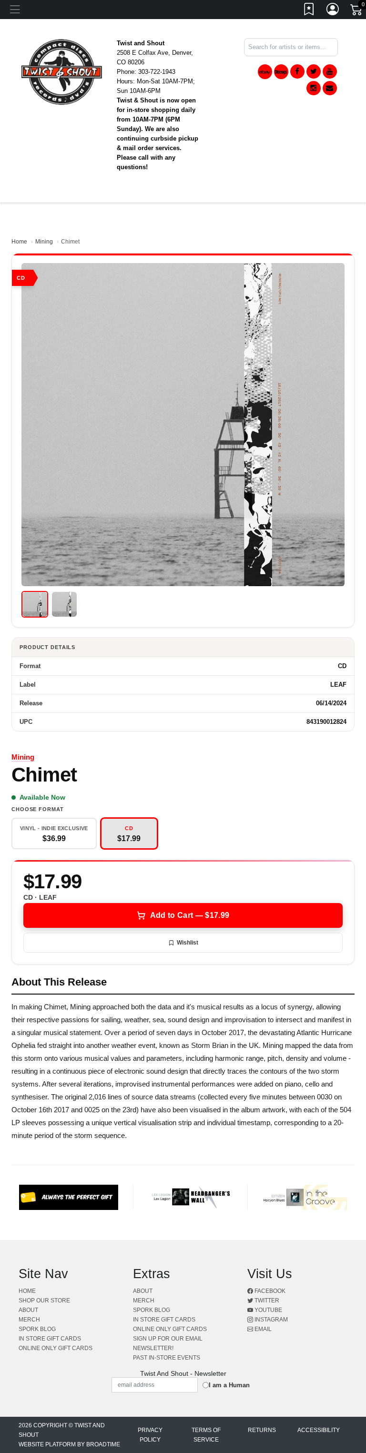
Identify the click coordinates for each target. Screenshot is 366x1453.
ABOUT (28, 1310)
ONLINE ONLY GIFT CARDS (55, 1348)
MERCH (29, 1319)
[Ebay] (265, 71)
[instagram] (313, 88)
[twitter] (313, 71)
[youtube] (330, 71)
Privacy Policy (150, 1435)
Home (19, 241)
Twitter (266, 1300)
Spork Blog (37, 1329)
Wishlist (187, 942)
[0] (357, 11)
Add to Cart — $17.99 (189, 915)
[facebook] (297, 71)
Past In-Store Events (166, 1357)
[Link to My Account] (333, 11)
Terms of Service (206, 1435)
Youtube (267, 1310)
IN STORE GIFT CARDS (50, 1338)
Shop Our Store (44, 1300)
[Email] (330, 88)
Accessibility (318, 1430)
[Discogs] (281, 71)
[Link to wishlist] (309, 11)
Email (262, 1329)
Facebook (269, 1291)
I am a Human (229, 1385)
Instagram (270, 1319)
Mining (44, 241)
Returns (262, 1430)
